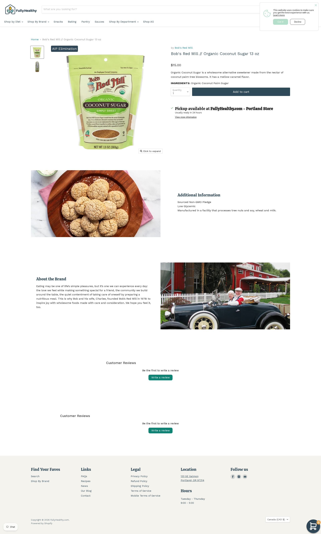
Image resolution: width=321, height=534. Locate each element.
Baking (72, 21)
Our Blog (86, 490)
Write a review (160, 377)
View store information (186, 117)
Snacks (58, 21)
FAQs (84, 476)
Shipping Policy (140, 486)
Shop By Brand (37, 21)
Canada (276, 519)
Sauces (99, 21)
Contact (85, 495)
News (84, 486)
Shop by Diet (12, 21)
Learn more (279, 15)
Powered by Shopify (41, 523)
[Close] (315, 5)
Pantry (85, 21)
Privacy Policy (139, 476)
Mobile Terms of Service (145, 495)
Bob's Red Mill (184, 47)
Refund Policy (139, 481)
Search (35, 476)
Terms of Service (141, 490)
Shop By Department (123, 21)
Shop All (148, 21)
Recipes (85, 481)
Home (35, 39)
